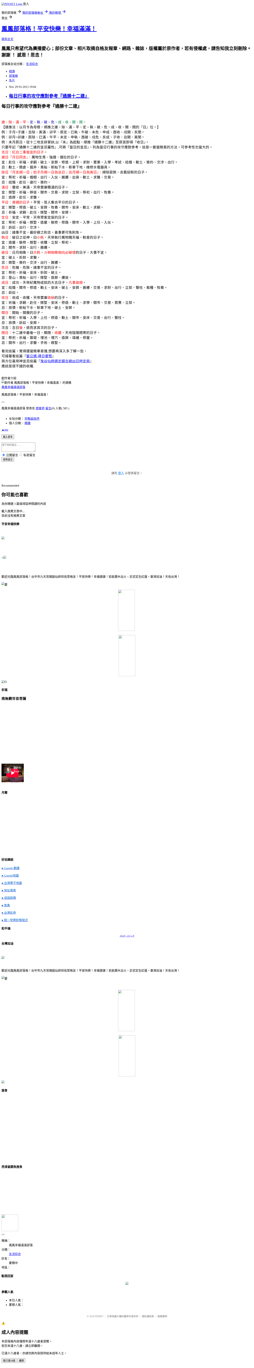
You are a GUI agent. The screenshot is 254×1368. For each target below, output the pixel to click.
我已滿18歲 (9, 1360)
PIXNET (99, 1316)
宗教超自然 (32, 418)
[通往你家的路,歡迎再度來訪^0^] (127, 1283)
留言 (48, 408)
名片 (12, 80)
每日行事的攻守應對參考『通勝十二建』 (49, 96)
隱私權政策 (148, 1316)
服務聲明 (162, 1316)
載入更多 (8, 437)
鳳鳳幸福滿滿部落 (13, 387)
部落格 (13, 75)
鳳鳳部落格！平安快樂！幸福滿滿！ (49, 28)
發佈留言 (8, 459)
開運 (27, 423)
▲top (4, 429)
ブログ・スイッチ (127, 936)
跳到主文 (7, 39)
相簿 (12, 71)
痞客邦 (40, 408)
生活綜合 (32, 64)
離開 (21, 1360)
